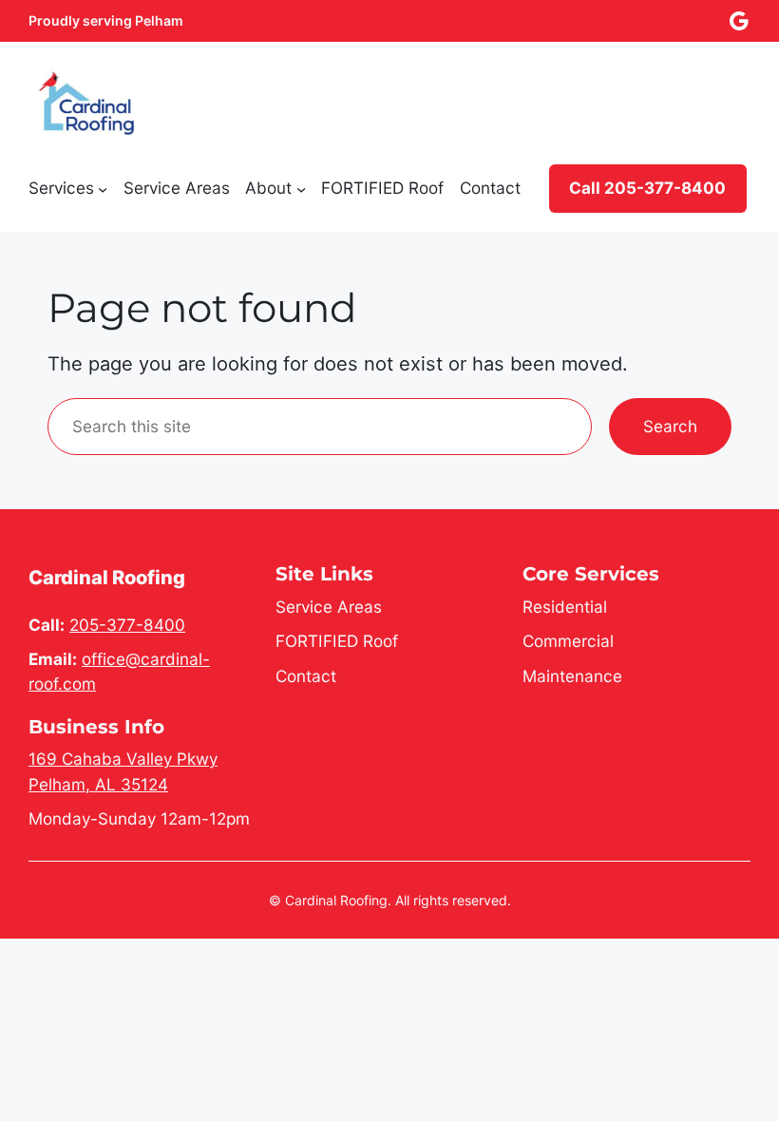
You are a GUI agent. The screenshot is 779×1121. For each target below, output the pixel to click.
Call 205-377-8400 (647, 188)
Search (670, 426)
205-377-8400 (127, 625)
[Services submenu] (102, 188)
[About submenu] (301, 188)
